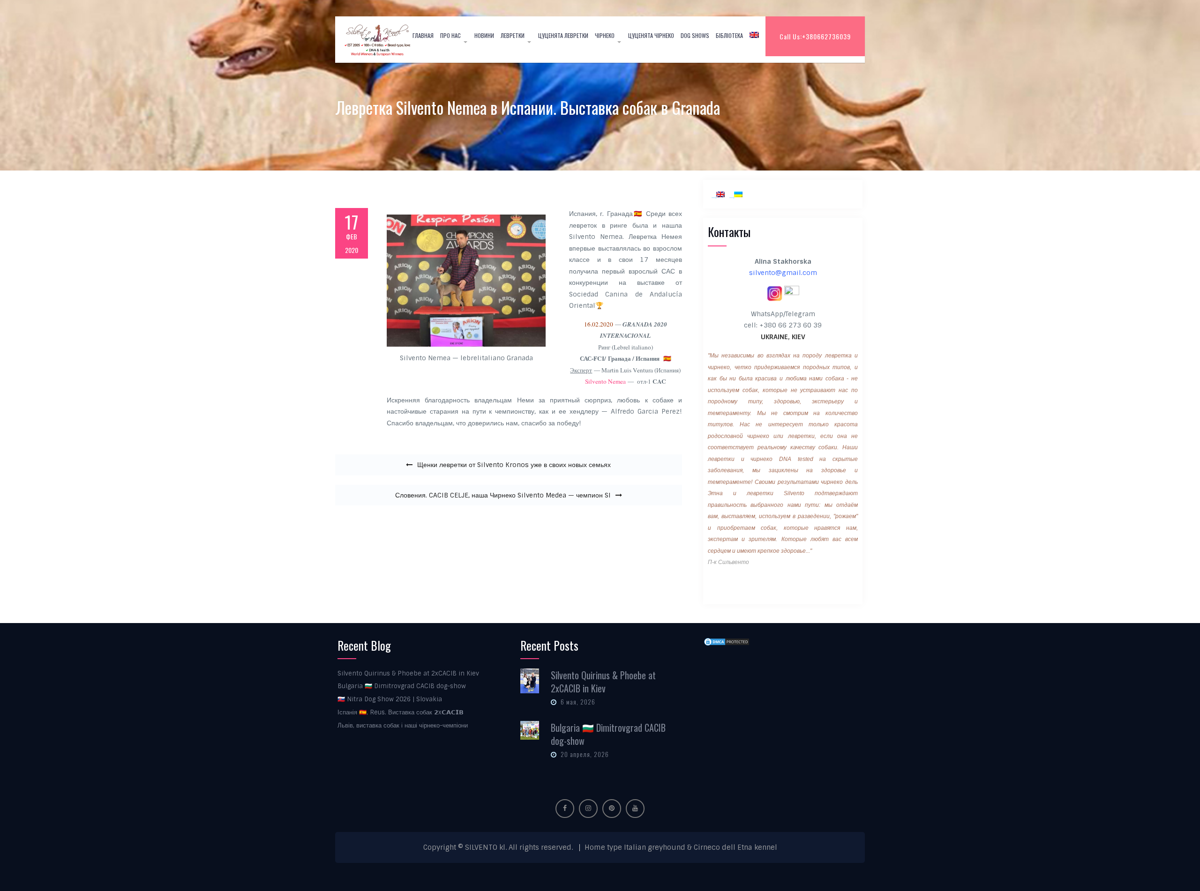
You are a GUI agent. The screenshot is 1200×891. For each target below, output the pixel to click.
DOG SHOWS (695, 35)
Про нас (450, 35)
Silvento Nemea (605, 381)
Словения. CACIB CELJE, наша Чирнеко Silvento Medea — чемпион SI (503, 495)
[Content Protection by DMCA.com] (726, 642)
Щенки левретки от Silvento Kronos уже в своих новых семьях (514, 464)
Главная (423, 35)
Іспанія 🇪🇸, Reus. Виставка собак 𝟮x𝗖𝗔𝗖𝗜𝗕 (401, 712)
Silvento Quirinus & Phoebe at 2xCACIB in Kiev (408, 673)
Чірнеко (605, 35)
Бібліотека (729, 35)
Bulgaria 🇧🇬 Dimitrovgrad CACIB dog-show (402, 686)
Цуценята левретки (563, 35)
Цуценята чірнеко (651, 35)
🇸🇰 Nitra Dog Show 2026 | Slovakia (390, 699)
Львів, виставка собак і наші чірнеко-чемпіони (403, 725)
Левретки (513, 35)
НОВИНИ (484, 35)
